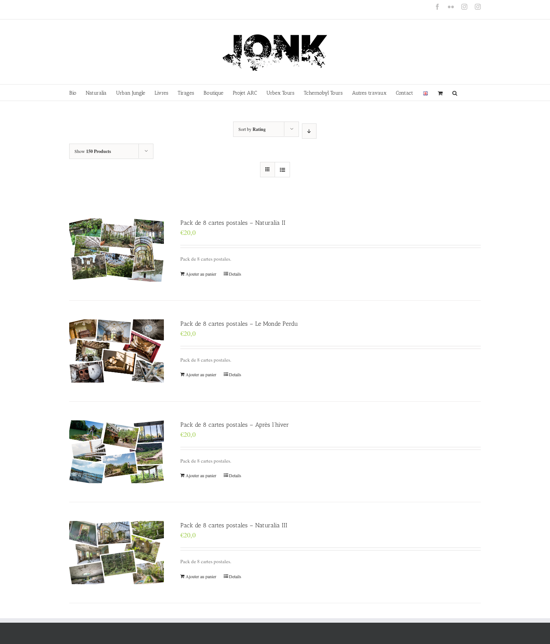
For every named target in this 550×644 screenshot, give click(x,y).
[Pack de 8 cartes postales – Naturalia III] (116, 552)
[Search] (455, 93)
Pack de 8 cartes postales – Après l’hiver (234, 424)
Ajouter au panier (201, 274)
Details (235, 274)
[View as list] (282, 169)
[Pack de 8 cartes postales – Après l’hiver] (116, 452)
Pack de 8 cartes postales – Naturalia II (232, 222)
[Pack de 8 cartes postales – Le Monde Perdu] (116, 351)
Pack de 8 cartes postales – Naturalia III (233, 525)
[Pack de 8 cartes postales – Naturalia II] (116, 250)
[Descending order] (309, 131)
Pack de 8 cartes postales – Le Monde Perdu (239, 323)
